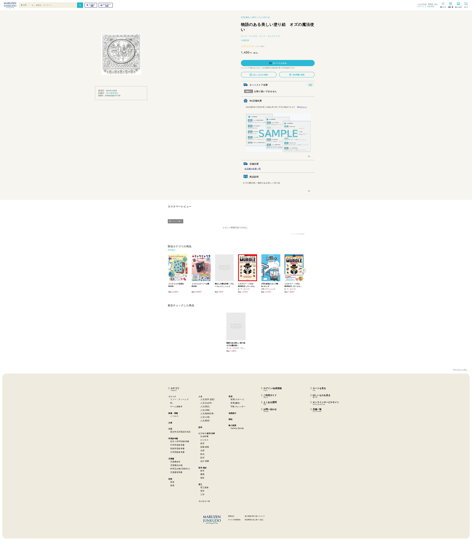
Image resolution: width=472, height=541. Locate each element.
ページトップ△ (460, 369)
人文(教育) (205, 420)
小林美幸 (245, 40)
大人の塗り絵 (264, 17)
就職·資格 (204, 446)
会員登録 (430, 6)
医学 (202, 470)
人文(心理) (205, 417)
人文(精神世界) (207, 413)
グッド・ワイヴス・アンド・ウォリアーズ (260, 36)
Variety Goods (237, 428)
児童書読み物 (176, 465)
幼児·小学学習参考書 (179, 441)
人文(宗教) (205, 410)
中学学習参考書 (177, 444)
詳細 (310, 85)
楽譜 (172, 485)
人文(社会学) (206, 402)
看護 (202, 474)
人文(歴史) (205, 406)
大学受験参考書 (177, 452)
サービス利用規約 (234, 519)
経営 (202, 443)
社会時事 (204, 436)
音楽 (172, 481)
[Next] (303, 270)
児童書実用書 (176, 472)
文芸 (170, 428)
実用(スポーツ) (237, 399)
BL (171, 402)
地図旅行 (232, 413)
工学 (202, 494)
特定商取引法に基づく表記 (254, 519)
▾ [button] (32, 5)
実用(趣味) (245, 17)
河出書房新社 (112, 93)
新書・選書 (173, 413)
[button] (106, 5)
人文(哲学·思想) (207, 399)
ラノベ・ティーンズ (179, 399)
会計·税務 (204, 461)
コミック (172, 396)
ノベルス (174, 416)
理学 (202, 490)
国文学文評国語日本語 (180, 431)
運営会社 (231, 516)
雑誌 (230, 419)
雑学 (254, 17)
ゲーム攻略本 (176, 406)
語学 (200, 427)
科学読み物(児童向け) (180, 468)
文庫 (170, 422)
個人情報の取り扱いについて (255, 516)
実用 (230, 396)
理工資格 (204, 487)
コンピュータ (204, 501)
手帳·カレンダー (237, 406)
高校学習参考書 (177, 448)
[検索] (80, 5)
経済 (202, 457)
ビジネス (204, 439)
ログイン (421, 6)
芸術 (170, 478)
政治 (202, 454)
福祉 (202, 477)
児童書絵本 (175, 461)
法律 (202, 450)
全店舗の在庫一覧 (252, 168)
